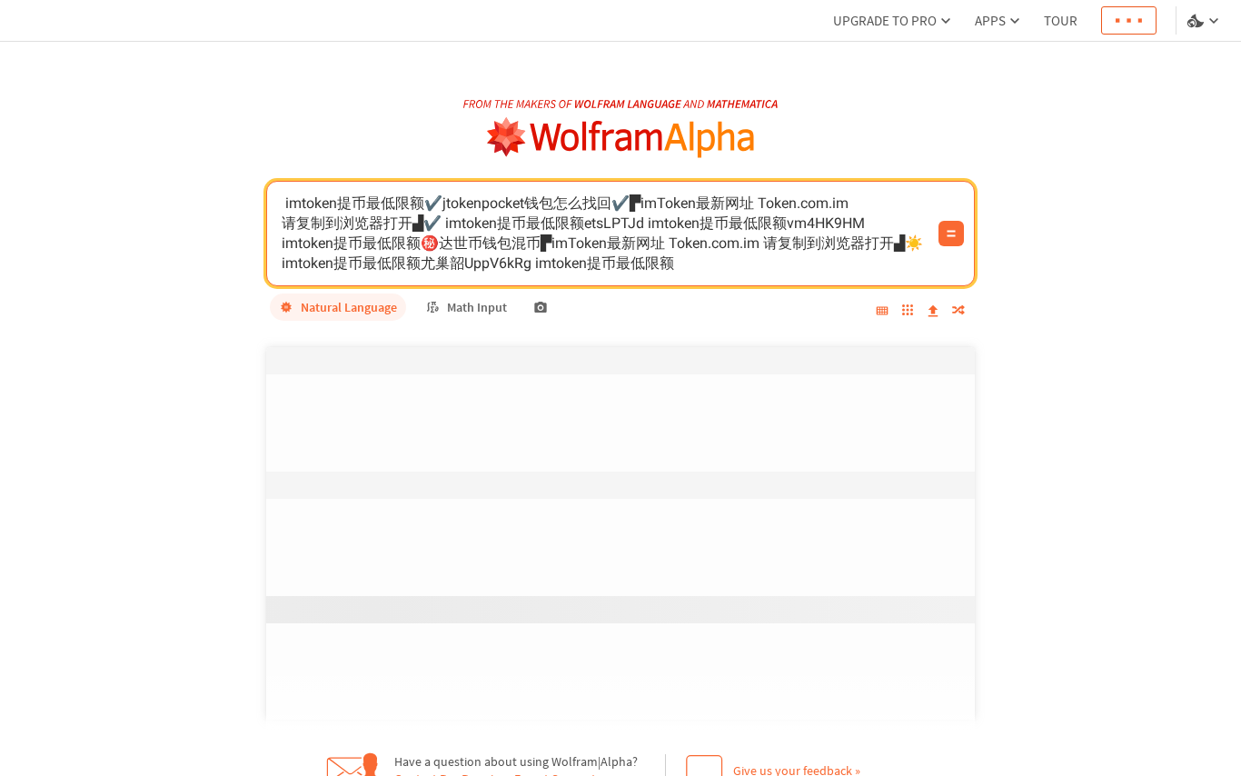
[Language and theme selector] (1205, 21)
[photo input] (540, 307)
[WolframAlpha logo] (621, 137)
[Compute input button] (951, 233)
